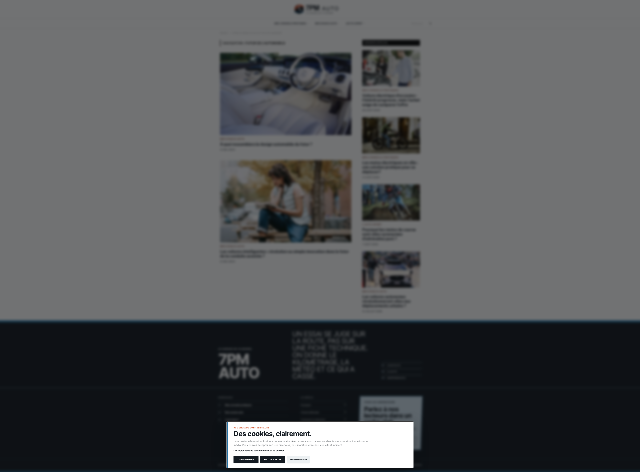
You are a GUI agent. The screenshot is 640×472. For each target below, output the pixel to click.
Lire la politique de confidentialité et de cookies (259, 450)
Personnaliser (298, 459)
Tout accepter (272, 459)
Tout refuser (246, 459)
